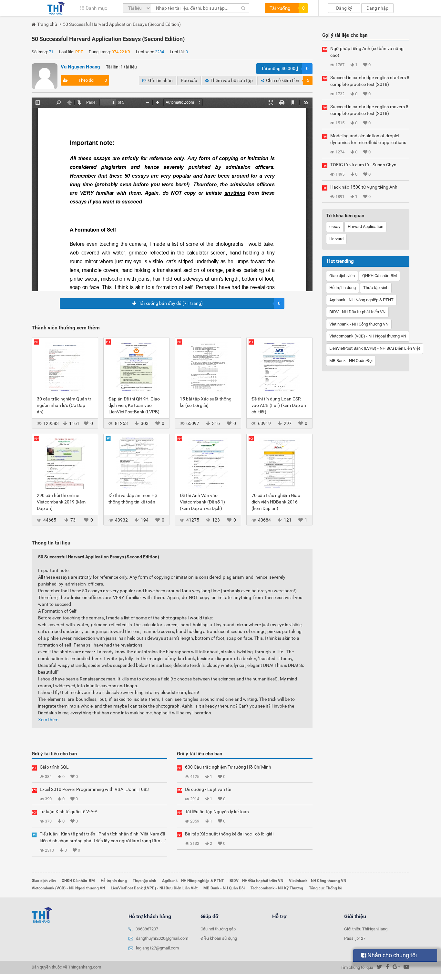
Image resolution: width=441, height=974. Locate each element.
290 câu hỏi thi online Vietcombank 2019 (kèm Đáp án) (61, 502)
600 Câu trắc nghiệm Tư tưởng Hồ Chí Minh (228, 767)
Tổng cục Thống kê (325, 888)
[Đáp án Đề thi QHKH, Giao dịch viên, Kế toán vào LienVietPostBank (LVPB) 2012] (136, 366)
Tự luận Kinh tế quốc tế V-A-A (68, 811)
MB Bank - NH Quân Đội (351, 360)
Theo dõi (92, 80)
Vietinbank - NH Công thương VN (358, 324)
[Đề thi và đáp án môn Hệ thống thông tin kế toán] (136, 463)
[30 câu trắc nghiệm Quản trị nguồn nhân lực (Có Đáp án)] (65, 366)
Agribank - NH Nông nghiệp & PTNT (361, 299)
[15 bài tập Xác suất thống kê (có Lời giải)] (208, 366)
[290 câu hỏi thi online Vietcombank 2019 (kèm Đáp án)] (65, 463)
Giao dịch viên (342, 275)
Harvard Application (365, 226)
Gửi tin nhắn (160, 80)
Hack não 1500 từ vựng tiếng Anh (363, 187)
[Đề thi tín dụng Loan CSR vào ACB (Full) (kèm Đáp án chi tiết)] (279, 366)
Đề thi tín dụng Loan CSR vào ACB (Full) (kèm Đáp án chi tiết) (278, 405)
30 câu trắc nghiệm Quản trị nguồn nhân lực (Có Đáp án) (64, 405)
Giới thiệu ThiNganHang (365, 929)
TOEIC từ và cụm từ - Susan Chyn (363, 164)
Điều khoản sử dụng (218, 938)
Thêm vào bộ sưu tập (231, 80)
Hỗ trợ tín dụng (342, 287)
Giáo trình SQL (54, 767)
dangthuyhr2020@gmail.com (162, 938)
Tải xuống (287, 8)
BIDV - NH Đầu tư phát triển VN (357, 311)
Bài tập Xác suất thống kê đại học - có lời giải (229, 833)
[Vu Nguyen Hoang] (44, 76)
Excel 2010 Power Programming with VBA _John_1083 (94, 789)
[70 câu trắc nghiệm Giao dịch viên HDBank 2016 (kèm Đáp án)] (279, 463)
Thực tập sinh (375, 287)
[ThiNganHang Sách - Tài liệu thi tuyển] (56, 8)
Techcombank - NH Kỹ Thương (277, 888)
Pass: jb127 (354, 938)
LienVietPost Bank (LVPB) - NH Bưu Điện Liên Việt (374, 348)
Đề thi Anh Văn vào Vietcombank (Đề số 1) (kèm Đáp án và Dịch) (202, 502)
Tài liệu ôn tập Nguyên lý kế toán (217, 811)
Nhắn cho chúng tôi (391, 955)
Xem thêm (48, 719)
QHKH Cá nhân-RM (379, 275)
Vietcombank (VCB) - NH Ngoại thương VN (367, 336)
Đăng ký (344, 8)
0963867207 (147, 929)
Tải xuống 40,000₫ (285, 68)
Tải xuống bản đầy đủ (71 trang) (210, 303)
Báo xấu (189, 80)
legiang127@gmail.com (157, 948)
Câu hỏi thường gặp (218, 929)
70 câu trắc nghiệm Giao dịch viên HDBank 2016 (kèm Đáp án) (275, 502)
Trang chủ (47, 24)
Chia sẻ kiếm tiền (287, 80)
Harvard (336, 238)
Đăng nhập (377, 8)
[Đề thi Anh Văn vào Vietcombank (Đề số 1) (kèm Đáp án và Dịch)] (208, 463)
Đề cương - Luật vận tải (208, 789)
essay (334, 226)
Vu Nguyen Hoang (80, 67)
